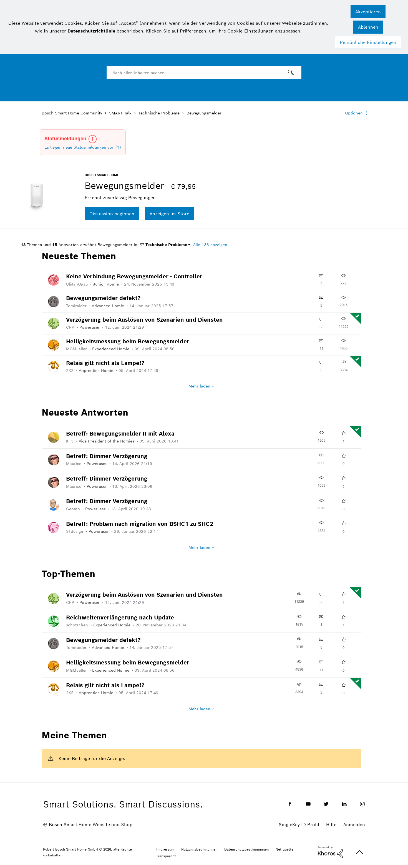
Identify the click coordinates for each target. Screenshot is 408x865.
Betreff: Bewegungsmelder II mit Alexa (120, 433)
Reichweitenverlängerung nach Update (120, 617)
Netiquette (284, 849)
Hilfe (331, 825)
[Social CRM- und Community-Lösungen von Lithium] (330, 851)
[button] (368, 11)
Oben (359, 852)
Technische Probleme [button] (165, 244)
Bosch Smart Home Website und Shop (90, 825)
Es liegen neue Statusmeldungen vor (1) (82, 147)
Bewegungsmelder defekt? (103, 298)
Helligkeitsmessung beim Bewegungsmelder (127, 341)
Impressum (165, 849)
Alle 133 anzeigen (210, 244)
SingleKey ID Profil (299, 825)
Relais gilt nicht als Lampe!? (105, 363)
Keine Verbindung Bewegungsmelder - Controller (134, 276)
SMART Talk (120, 113)
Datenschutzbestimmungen (246, 849)
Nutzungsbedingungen (199, 849)
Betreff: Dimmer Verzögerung (106, 456)
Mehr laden (199, 386)
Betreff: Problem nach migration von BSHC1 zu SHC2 (139, 524)
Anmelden (354, 825)
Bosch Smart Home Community (72, 113)
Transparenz (166, 856)
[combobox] (204, 72)
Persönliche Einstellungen (368, 42)
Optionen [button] (354, 113)
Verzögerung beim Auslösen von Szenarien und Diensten (144, 319)
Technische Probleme (159, 113)
